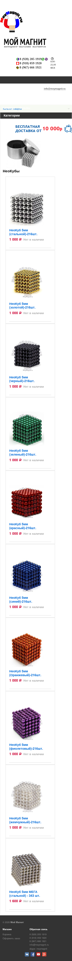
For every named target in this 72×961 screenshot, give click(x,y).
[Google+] (44, 955)
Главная (7, 100)
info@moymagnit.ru (55, 88)
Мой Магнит (17, 922)
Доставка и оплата (30, 100)
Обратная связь (39, 929)
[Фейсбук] (33, 955)
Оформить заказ (11, 938)
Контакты (8, 107)
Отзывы (25, 107)
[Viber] (46, 59)
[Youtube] (38, 955)
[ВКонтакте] (27, 955)
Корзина (7, 934)
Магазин (7, 929)
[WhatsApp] (43, 59)
